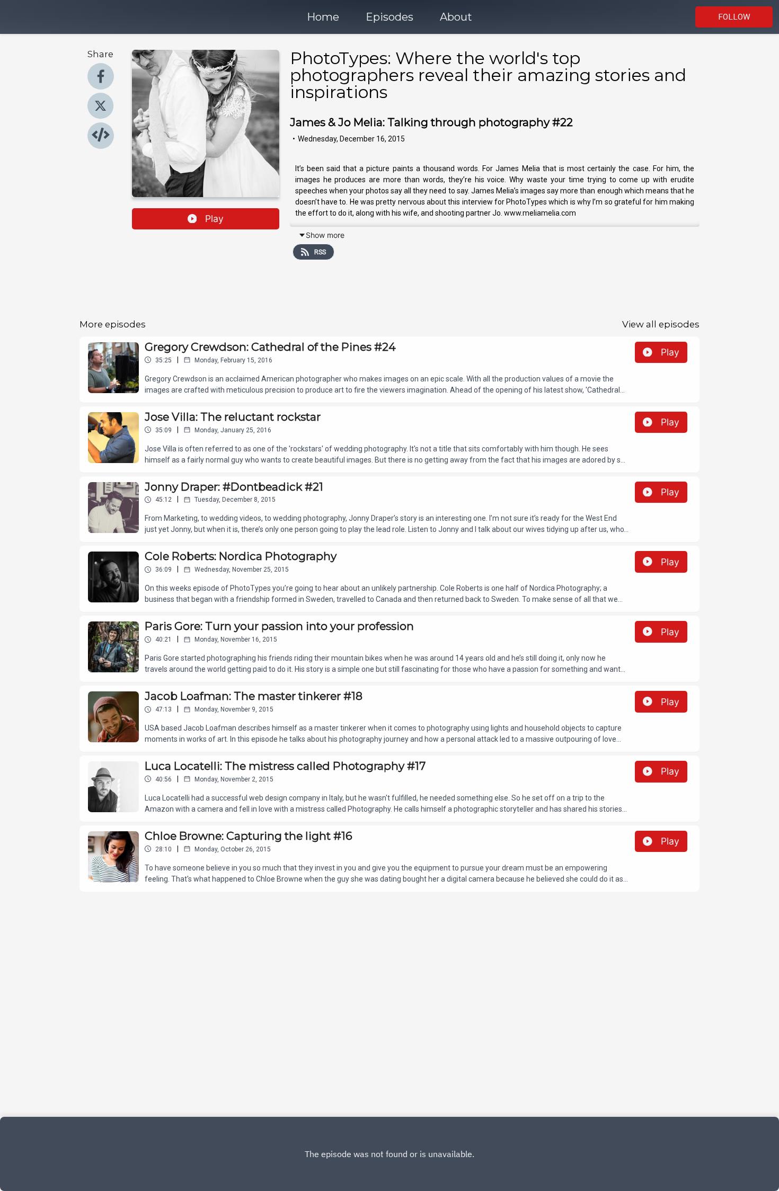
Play (214, 218)
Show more (325, 234)
